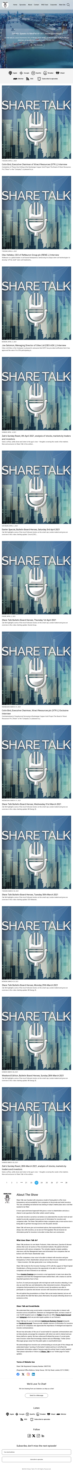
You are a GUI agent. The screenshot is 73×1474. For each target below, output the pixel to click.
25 (47, 1183)
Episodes (22, 5)
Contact (36, 5)
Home (15, 5)
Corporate (53, 5)
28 (66, 1183)
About (30, 5)
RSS (31, 79)
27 (57, 1183)
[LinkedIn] (42, 1436)
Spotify (38, 73)
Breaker (50, 73)
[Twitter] (33, 1436)
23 (36, 1183)
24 (41, 1183)
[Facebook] (29, 1436)
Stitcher (20, 79)
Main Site (62, 5)
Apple (15, 73)
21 (26, 1183)
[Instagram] (38, 1436)
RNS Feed (44, 5)
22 (31, 1183)
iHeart (62, 73)
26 (52, 1183)
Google (26, 73)
